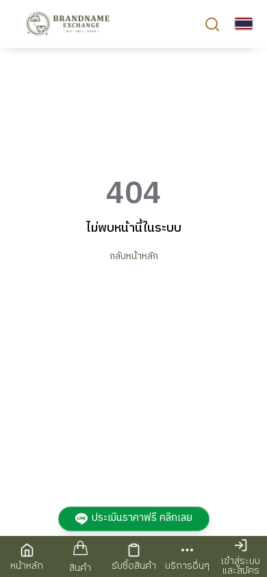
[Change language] (244, 24)
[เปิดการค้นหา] (212, 24)
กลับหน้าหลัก (134, 256)
